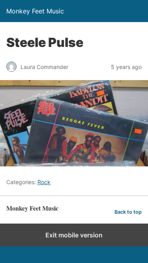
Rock (44, 182)
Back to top (128, 212)
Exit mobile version (74, 235)
